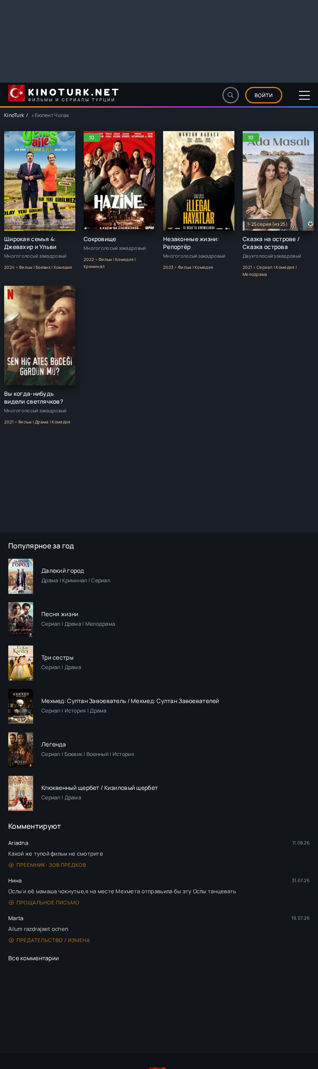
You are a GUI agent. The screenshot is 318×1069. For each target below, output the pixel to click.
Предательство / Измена (53, 940)
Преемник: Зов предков (51, 864)
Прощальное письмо (48, 902)
